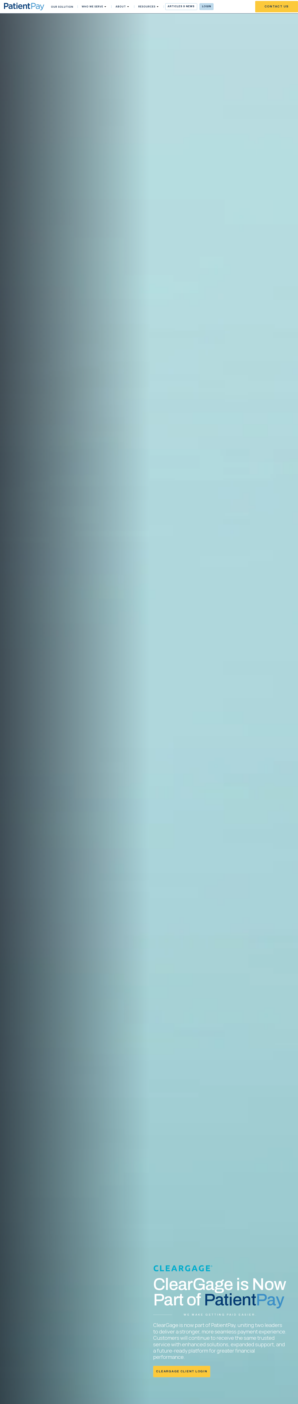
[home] (24, 6)
